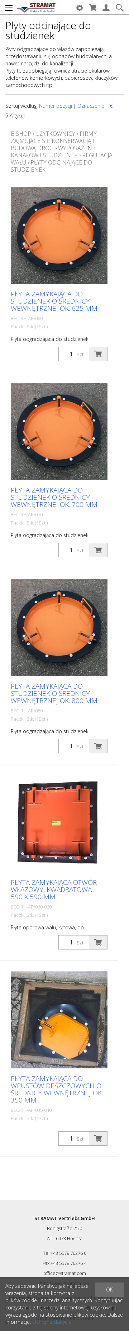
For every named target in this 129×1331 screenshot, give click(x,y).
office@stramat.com (64, 1273)
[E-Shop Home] (36, 7)
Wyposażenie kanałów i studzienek (54, 151)
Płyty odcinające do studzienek (51, 166)
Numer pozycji (55, 105)
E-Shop (21, 134)
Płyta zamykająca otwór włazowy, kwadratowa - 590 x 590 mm (54, 889)
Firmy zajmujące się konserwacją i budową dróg (54, 141)
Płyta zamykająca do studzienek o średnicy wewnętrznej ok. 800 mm (54, 693)
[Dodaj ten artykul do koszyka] (98, 354)
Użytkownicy (55, 134)
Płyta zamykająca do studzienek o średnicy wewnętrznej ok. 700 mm (54, 497)
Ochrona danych (51, 1321)
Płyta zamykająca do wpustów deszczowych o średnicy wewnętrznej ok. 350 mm (57, 1089)
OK (109, 1289)
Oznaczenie (90, 105)
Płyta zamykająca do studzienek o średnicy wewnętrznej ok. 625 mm (54, 301)
